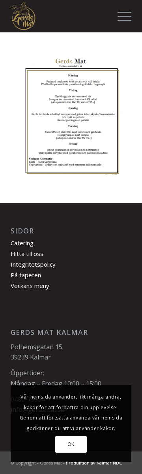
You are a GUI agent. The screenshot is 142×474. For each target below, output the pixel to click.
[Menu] (120, 16)
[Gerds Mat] (59, 16)
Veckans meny (30, 286)
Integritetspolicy (33, 264)
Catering (22, 243)
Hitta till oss (27, 254)
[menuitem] (120, 16)
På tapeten (26, 275)
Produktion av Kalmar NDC (94, 463)
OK (71, 444)
